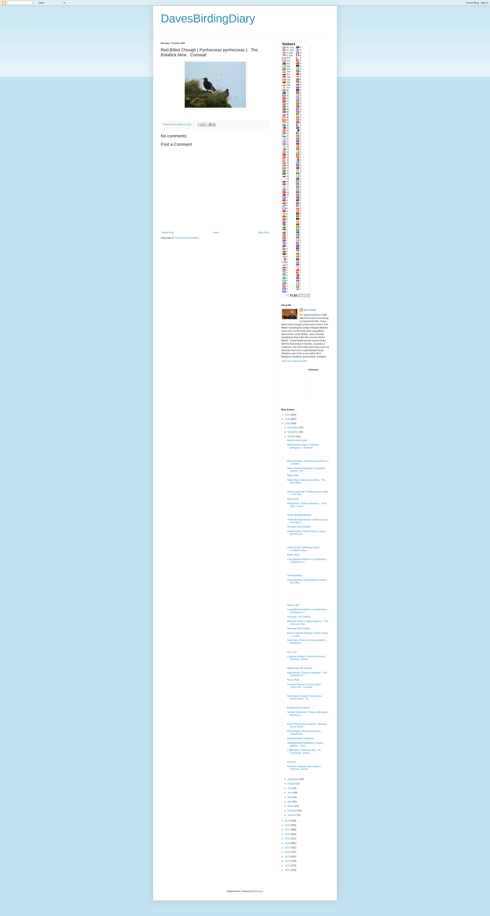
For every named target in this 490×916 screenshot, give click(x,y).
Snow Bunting (294, 575)
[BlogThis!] (203, 125)
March (291, 806)
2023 (288, 820)
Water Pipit (292, 475)
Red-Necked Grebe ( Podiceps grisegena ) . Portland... (303, 446)
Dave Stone (309, 310)
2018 (288, 843)
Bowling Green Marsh (298, 707)
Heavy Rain (293, 679)
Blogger (259, 891)
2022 (288, 825)
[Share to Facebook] (210, 125)
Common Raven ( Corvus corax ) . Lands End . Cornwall (304, 685)
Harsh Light (293, 605)
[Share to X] (207, 125)
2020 (288, 834)
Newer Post (168, 232)
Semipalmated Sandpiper (300, 738)
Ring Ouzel (293, 499)
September (293, 779)
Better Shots (293, 554)
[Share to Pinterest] (214, 125)
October (291, 436)
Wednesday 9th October (299, 668)
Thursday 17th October (299, 616)
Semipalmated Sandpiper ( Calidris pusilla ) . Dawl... (305, 744)
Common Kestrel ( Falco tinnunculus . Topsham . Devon (306, 657)
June (290, 792)
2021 (288, 829)
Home (216, 232)
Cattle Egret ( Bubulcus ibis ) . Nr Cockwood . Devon (304, 751)
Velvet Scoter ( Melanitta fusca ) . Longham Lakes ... (304, 548)
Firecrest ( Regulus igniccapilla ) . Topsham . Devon (304, 767)
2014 (288, 861)
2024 (288, 423)
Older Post (263, 232)
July (289, 788)
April (290, 801)
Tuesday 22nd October (299, 526)
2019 (288, 838)
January (291, 815)
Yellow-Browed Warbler (299, 515)
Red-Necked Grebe (297, 440)
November (293, 432)
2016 (288, 852)
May (289, 797)
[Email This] (200, 125)
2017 (288, 847)
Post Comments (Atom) (187, 238)
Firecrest (291, 762)
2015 (288, 856)
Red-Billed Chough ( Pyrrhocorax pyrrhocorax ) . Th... (304, 697)
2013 (288, 865)
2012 (288, 870)
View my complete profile (294, 361)
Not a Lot (291, 652)
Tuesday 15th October (298, 628)
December (293, 427)
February (292, 810)
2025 (288, 419)
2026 (288, 414)
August (291, 783)
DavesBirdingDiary (208, 18)
